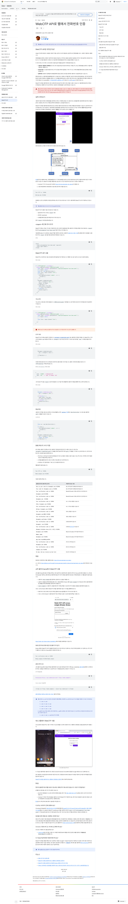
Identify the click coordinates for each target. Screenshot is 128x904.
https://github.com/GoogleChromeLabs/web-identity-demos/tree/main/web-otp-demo (62, 563)
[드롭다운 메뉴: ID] (19, 8)
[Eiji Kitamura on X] (42, 39)
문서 (21, 1)
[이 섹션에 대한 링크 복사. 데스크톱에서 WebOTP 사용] (56, 721)
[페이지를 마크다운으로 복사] (41, 28)
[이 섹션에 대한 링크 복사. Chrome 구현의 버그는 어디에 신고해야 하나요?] (63, 827)
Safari (73, 80)
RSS (92, 895)
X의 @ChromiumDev (96, 889)
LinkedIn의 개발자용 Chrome (98, 893)
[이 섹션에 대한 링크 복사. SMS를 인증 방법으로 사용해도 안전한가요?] (60, 816)
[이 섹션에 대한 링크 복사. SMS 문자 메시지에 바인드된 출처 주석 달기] (60, 645)
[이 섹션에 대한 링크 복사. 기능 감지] (42, 299)
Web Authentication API (55, 92)
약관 (20, 901)
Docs (3, 6)
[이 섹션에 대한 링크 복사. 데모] (39, 556)
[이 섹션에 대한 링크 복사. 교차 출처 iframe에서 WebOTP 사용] (61, 569)
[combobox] (101, 1)
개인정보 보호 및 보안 (32, 8)
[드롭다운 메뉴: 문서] (24, 1)
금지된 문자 (72, 526)
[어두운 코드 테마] (89, 191)
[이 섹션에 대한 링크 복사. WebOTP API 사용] (49, 253)
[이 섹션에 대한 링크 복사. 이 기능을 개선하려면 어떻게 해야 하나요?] (59, 838)
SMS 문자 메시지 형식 (52, 808)
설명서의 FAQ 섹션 (44, 849)
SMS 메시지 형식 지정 (73, 233)
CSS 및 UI (12, 8)
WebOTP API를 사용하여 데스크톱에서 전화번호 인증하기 (49, 779)
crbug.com (41, 832)
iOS (70, 80)
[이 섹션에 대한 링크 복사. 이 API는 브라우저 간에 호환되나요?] (56, 805)
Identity (9, 6)
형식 (37, 801)
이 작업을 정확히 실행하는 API (56, 80)
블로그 (34, 1)
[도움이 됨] (89, 20)
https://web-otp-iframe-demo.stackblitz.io (46, 641)
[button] (8, 60)
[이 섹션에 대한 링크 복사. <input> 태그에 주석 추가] (54, 224)
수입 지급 (23, 8)
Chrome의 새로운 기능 (42, 1)
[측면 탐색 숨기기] (16, 901)
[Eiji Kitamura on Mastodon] (45, 39)
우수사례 (28, 1)
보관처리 (57, 893)
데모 (37, 179)
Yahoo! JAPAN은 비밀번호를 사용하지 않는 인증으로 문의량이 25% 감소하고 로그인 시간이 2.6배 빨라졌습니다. (63, 865)
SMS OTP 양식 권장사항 (77, 44)
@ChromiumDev (84, 842)
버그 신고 (21, 889)
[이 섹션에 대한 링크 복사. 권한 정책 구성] (44, 664)
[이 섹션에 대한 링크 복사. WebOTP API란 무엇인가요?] (56, 49)
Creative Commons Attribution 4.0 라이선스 (58, 876)
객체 (65, 412)
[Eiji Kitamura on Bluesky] (47, 39)
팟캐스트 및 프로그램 (60, 895)
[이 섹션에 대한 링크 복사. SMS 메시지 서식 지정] (51, 445)
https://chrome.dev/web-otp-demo (64, 184)
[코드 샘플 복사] (91, 191)
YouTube (93, 891)
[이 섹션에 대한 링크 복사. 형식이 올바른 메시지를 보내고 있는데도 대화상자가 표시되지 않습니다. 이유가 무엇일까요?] (86, 787)
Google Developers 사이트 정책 (51, 878)
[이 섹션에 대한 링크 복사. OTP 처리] (42, 334)
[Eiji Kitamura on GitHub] (44, 39)
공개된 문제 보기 (23, 891)
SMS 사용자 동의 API (71, 793)
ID (16, 8)
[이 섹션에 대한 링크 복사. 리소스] (41, 854)
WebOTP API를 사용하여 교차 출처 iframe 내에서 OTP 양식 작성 (53, 863)
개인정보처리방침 (26, 901)
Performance (5, 8)
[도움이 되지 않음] (91, 20)
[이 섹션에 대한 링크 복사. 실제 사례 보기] (46, 97)
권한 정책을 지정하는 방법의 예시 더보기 (45, 694)
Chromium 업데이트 (60, 889)
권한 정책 (81, 667)
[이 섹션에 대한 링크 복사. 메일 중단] (42, 409)
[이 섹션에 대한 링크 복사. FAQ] (40, 783)
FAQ (54, 206)
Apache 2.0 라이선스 (87, 876)
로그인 (125, 1)
